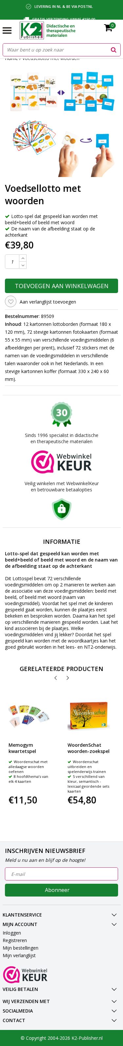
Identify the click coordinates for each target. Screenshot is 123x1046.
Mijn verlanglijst (19, 955)
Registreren (15, 940)
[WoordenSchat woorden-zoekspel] (89, 716)
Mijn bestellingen (20, 948)
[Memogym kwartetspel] (30, 716)
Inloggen (12, 933)
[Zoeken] (114, 50)
